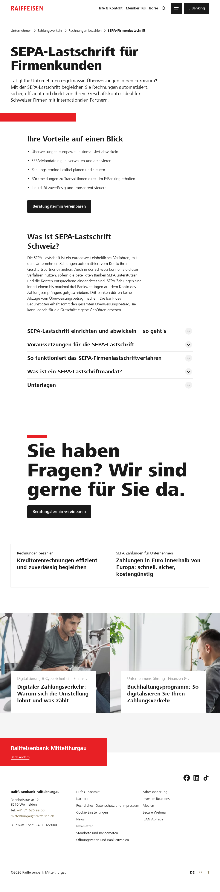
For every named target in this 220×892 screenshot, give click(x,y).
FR (200, 872)
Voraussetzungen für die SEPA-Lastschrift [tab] (80, 344)
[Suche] (164, 8)
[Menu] (176, 8)
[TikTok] (206, 778)
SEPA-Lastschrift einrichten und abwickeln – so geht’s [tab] (96, 331)
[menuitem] (110, 8)
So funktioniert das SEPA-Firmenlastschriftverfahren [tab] (94, 358)
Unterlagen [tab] (41, 385)
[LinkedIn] (196, 778)
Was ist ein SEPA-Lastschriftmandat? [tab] (74, 371)
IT (208, 872)
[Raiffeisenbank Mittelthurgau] (27, 8)
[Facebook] (186, 778)
